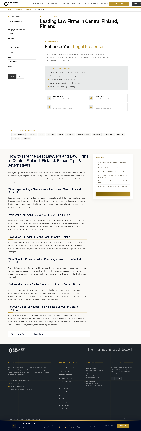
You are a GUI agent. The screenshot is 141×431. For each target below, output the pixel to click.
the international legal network (29, 367)
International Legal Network (113, 349)
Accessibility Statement (65, 392)
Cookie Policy (59, 428)
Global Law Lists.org (117, 418)
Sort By (10, 66)
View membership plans (92, 390)
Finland (28, 9)
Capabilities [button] (64, 3)
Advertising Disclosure (65, 409)
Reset (20, 76)
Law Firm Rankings (64, 385)
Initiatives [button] (75, 3)
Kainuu (41, 134)
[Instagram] (116, 378)
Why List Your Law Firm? (65, 371)
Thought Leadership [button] (89, 3)
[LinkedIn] (120, 378)
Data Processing (30, 419)
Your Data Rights (63, 402)
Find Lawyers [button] (51, 3)
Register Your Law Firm (65, 378)
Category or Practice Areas (16, 30)
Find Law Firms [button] (38, 3)
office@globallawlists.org (17, 386)
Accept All (123, 425)
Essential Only (109, 425)
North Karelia (70, 134)
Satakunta (16, 138)
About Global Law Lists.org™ (66, 368)
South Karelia (26, 138)
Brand (38, 419)
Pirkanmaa (120, 134)
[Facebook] (112, 378)
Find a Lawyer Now (113, 194)
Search (12, 76)
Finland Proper (31, 134)
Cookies (21, 419)
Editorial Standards (64, 405)
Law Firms (19, 9)
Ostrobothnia (96, 134)
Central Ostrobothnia (18, 134)
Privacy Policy (69, 428)
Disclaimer (62, 398)
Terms (10, 419)
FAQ (60, 395)
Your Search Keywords (15, 21)
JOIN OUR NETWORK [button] (117, 3)
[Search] (24, 4)
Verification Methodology (65, 374)
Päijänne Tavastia (108, 134)
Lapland (60, 134)
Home (29, 3)
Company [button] (103, 3)
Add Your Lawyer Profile (65, 381)
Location (11, 38)
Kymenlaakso (50, 134)
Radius (10, 58)
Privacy (15, 419)
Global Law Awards (64, 388)
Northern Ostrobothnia (83, 134)
